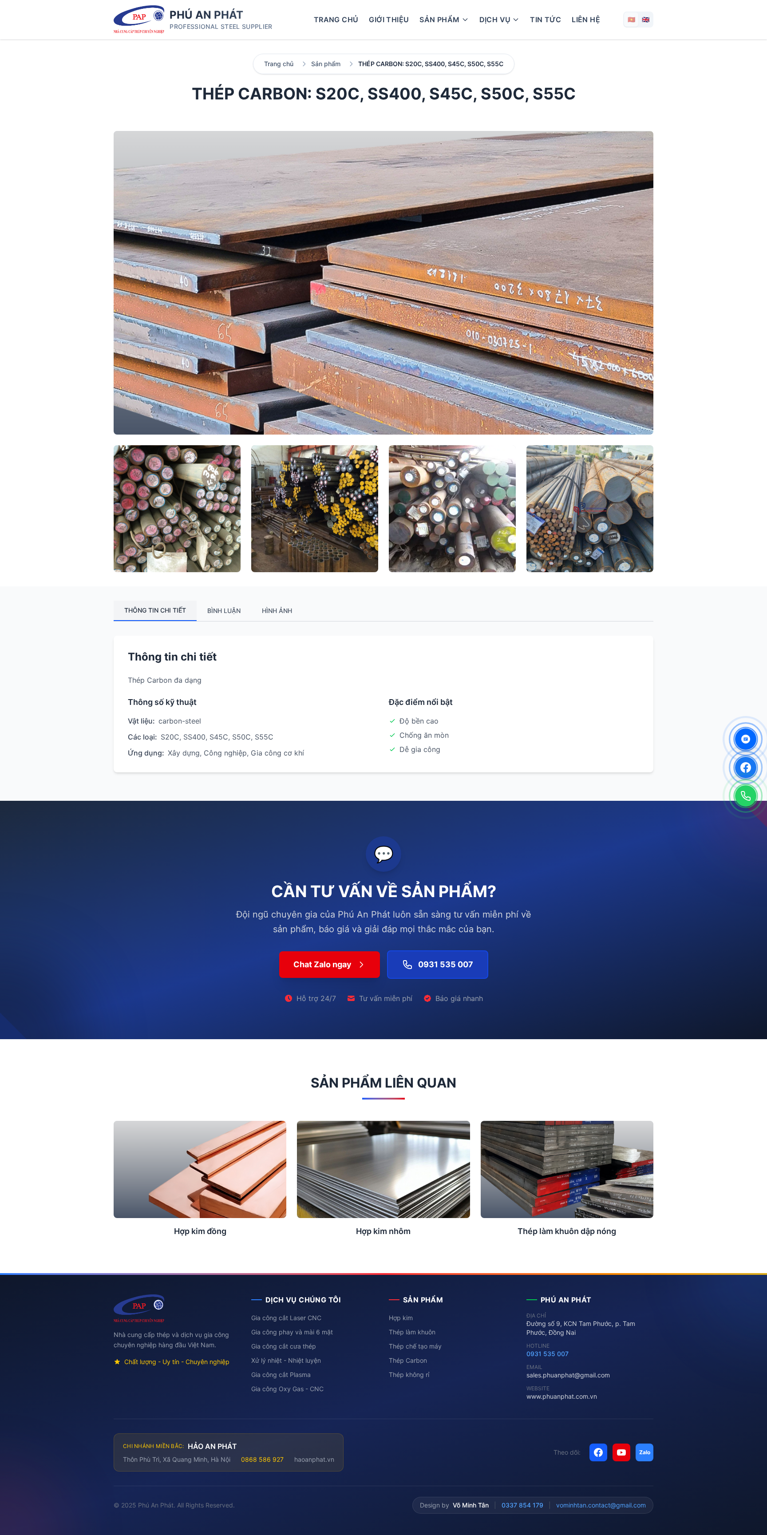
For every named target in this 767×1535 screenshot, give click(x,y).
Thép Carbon (408, 1360)
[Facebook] (745, 767)
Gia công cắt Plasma (281, 1374)
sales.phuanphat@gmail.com (568, 1375)
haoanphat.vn (314, 1459)
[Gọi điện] (745, 796)
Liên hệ (586, 19)
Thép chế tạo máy (415, 1346)
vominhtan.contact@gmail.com (601, 1505)
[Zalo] (745, 739)
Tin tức (545, 19)
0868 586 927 (262, 1459)
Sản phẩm (325, 63)
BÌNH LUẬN (224, 610)
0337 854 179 (522, 1505)
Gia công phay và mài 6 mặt (292, 1332)
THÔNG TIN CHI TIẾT (155, 610)
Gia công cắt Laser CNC (286, 1317)
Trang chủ (336, 19)
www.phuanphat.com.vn (561, 1396)
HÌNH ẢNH (277, 610)
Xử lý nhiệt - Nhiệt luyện (286, 1360)
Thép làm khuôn (412, 1332)
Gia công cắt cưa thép (283, 1346)
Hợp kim (401, 1317)
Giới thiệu (389, 19)
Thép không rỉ (409, 1374)
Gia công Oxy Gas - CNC (287, 1389)
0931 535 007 (547, 1353)
